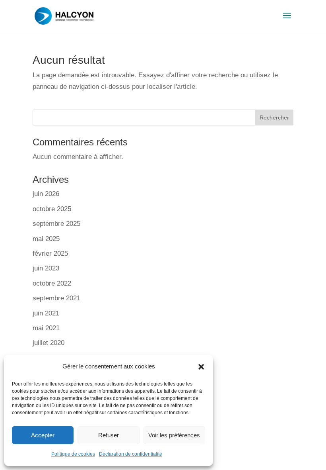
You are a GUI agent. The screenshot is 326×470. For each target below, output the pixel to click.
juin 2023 (46, 268)
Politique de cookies (73, 454)
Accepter (42, 435)
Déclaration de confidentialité (130, 454)
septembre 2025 (56, 223)
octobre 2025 (52, 209)
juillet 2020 (48, 343)
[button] (201, 367)
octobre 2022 (52, 283)
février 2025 (50, 253)
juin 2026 (46, 194)
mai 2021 (46, 328)
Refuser (108, 435)
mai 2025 (46, 239)
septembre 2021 (56, 298)
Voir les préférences (174, 435)
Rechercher (274, 117)
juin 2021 (46, 313)
